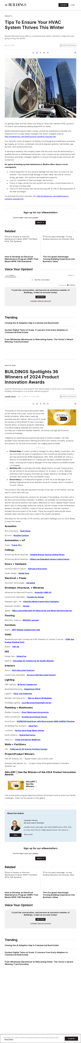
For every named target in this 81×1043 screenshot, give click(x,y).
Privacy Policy (8, 1039)
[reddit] (44, 53)
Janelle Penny (10, 396)
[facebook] (33, 53)
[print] (75, 53)
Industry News (10, 365)
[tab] (10, 275)
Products (8, 16)
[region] (40, 280)
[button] (6, 5)
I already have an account (40, 301)
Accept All (71, 1038)
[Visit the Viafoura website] (71, 285)
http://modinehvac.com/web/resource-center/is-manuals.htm (30, 137)
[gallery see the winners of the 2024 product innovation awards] (15, 782)
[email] (48, 53)
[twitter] (40, 53)
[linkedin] (37, 53)
